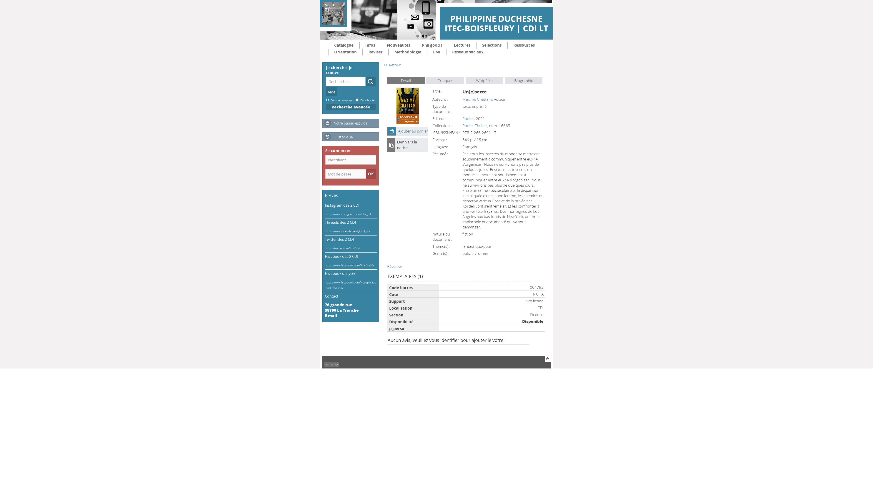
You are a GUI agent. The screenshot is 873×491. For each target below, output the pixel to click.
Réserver (394, 266)
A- (327, 364)
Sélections (492, 45)
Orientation (345, 52)
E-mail (331, 315)
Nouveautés (398, 45)
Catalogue (344, 45)
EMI (436, 52)
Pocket (468, 118)
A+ (337, 364)
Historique (344, 137)
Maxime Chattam (477, 99)
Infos (370, 45)
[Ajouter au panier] (391, 131)
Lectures (462, 45)
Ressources (524, 45)
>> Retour (392, 65)
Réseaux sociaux (468, 52)
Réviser (376, 52)
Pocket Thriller (474, 125)
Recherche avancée (350, 107)
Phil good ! (432, 45)
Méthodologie (407, 52)
